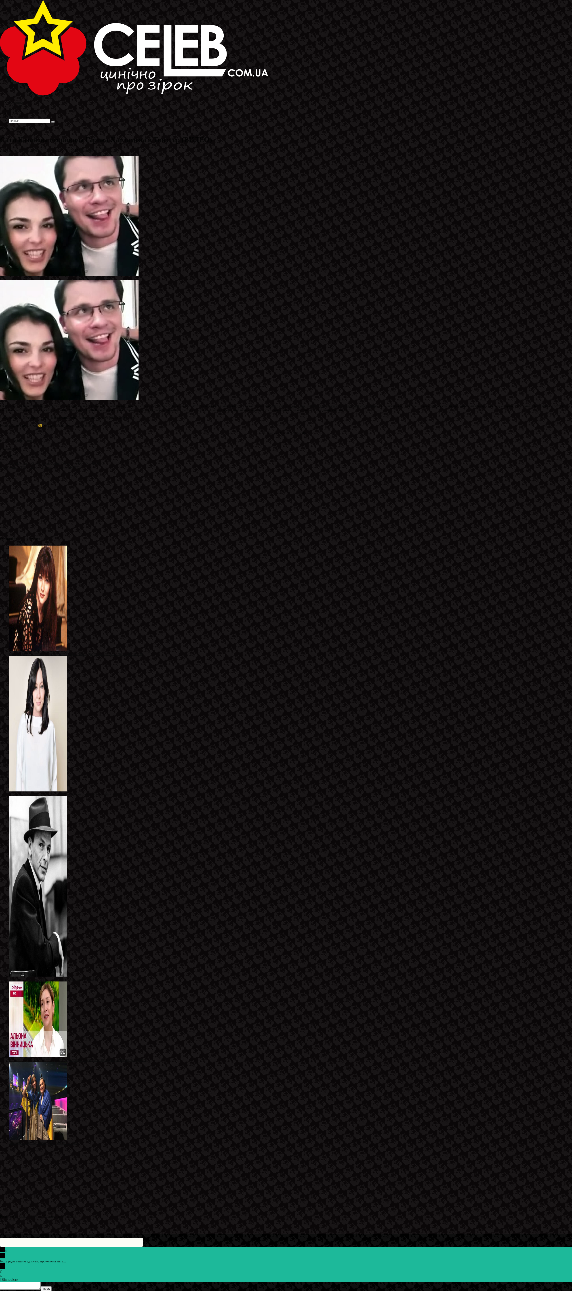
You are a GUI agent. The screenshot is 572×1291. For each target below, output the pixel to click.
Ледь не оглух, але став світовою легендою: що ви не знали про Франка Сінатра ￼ (72, 979)
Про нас (16, 117)
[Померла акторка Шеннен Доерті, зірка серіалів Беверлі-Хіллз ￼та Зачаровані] (38, 790)
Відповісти (10, 1279)
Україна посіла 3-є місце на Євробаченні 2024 (43, 1143)
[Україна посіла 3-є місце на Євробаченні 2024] (38, 1139)
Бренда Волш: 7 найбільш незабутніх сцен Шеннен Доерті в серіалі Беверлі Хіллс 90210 (76, 654)
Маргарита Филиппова (40, 151)
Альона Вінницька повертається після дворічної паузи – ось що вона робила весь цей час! (77, 1060)
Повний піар (90, 151)
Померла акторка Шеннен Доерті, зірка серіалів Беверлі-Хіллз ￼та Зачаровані (68, 794)
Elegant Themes (30, 1216)
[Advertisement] (134, 501)
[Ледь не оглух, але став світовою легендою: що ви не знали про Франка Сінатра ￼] (38, 975)
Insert (46, 1288)
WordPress (69, 1216)
